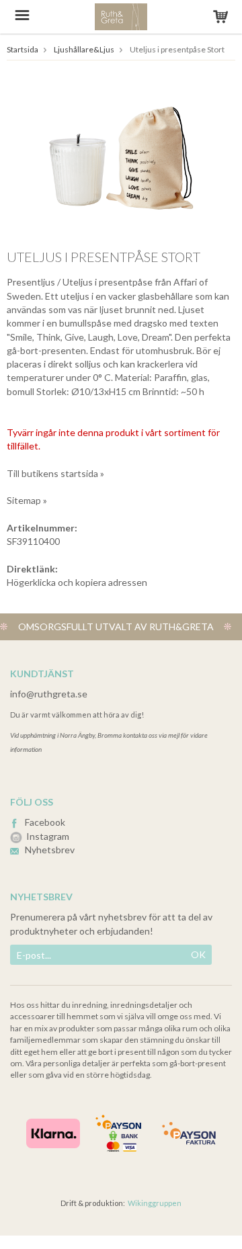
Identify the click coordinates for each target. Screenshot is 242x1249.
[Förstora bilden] (121, 157)
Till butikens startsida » (55, 473)
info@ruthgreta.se (48, 693)
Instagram (47, 836)
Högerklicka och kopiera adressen (77, 582)
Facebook (45, 822)
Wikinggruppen (155, 1203)
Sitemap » (27, 500)
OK (198, 954)
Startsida (22, 49)
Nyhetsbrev (50, 849)
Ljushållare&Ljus (84, 49)
